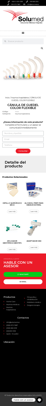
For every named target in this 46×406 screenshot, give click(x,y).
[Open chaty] (39, 400)
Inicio (7, 98)
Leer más (12, 211)
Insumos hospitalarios (20, 98)
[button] (23, 33)
